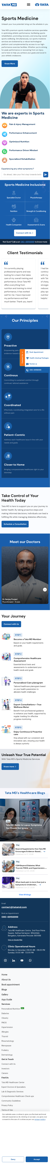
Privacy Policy (7, 1105)
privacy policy (40, 1119)
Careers (5, 1073)
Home (4, 975)
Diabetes (5, 1013)
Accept (37, 1159)
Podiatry (5, 1050)
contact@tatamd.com (14, 907)
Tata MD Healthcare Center (13, 1082)
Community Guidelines (11, 1101)
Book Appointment (36, 352)
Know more (9, 766)
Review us (33, 364)
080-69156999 (27, 241)
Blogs (4, 990)
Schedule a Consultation (15, 524)
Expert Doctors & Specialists (14, 1087)
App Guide (7, 1000)
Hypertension (7, 1027)
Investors (5, 1069)
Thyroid (5, 1036)
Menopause (6, 1046)
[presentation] (44, 589)
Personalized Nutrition (11, 1009)
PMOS (4, 1023)
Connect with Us (23, 233)
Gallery (5, 995)
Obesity (5, 1018)
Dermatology (7, 1055)
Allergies (5, 1032)
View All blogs (25, 894)
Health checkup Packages (39, 358)
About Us (6, 980)
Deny (13, 1159)
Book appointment (11, 985)
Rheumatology (8, 1041)
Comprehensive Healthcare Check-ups (18, 1096)
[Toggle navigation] (28, 4)
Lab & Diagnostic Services (12, 1092)
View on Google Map (15, 940)
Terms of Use (7, 1110)
